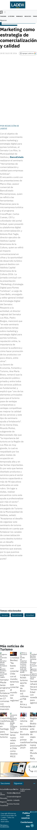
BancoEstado (17, 157)
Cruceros (10, 797)
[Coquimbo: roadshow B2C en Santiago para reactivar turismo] (3, 714)
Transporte (11, 789)
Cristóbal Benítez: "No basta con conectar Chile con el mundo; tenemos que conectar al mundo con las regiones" (15, 679)
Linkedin (16, 800)
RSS (28, 826)
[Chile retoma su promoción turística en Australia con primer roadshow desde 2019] (23, 714)
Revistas (10, 804)
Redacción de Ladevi (9, 127)
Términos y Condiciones (4, 826)
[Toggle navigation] (4, 12)
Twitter (16, 789)
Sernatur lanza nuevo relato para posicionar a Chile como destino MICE (15, 744)
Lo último (11, 16)
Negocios (28, 16)
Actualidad (30, 615)
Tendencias (11, 793)
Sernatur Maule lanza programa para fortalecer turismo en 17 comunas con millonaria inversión (5, 694)
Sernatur (5, 615)
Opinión (9, 800)
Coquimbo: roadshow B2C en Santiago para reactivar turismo (5, 727)
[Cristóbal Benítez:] (13, 654)
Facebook (16, 793)
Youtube (16, 804)
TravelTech (4, 805)
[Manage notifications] (32, 825)
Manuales (19, 16)
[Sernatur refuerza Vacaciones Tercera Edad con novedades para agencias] (33, 666)
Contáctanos (27, 822)
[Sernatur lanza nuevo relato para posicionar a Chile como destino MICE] (13, 721)
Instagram (17, 797)
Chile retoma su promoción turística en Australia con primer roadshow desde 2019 (25, 733)
